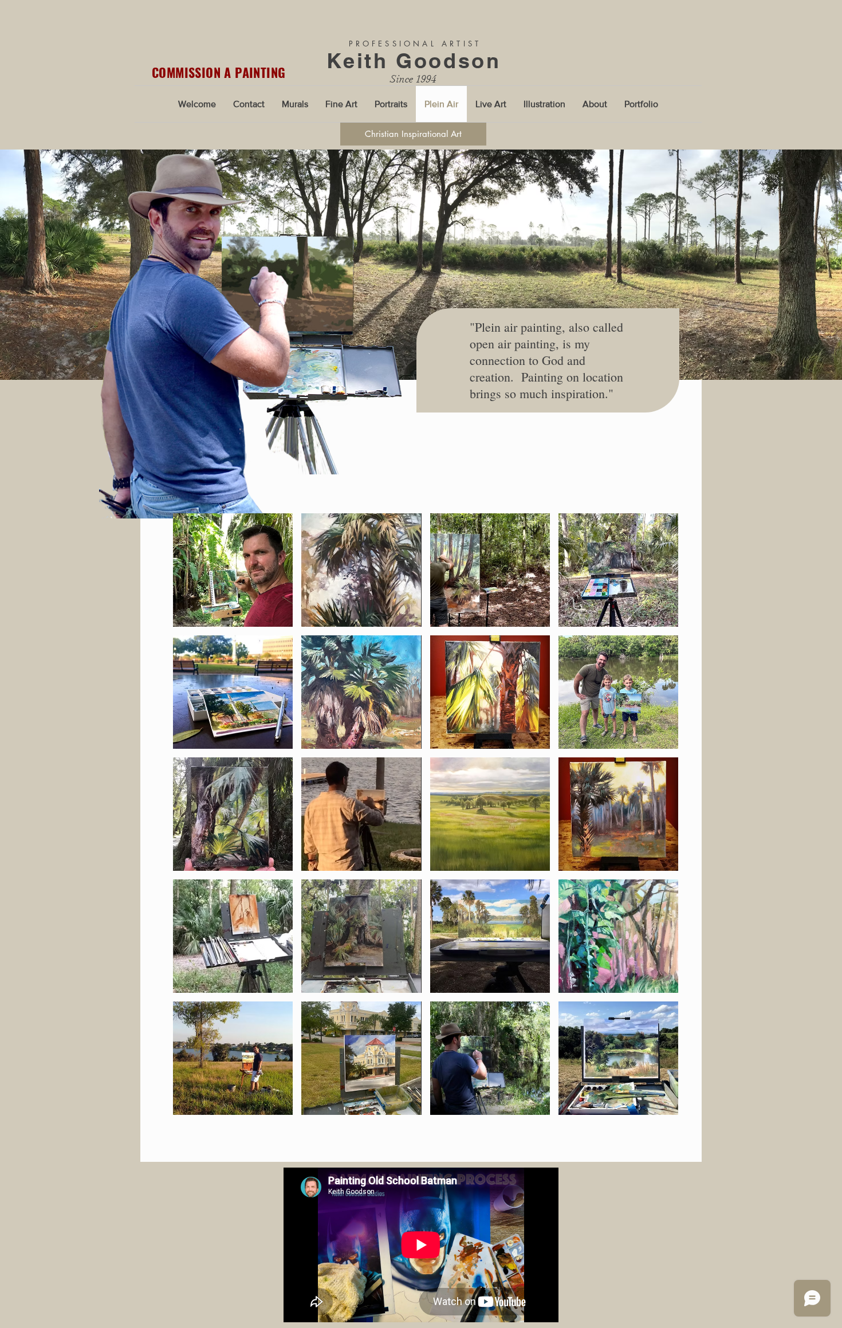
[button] (233, 570)
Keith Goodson (413, 60)
